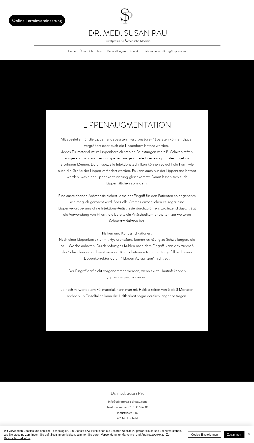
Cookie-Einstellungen (204, 434)
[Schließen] (249, 434)
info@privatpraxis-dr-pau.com (127, 401)
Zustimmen (234, 434)
